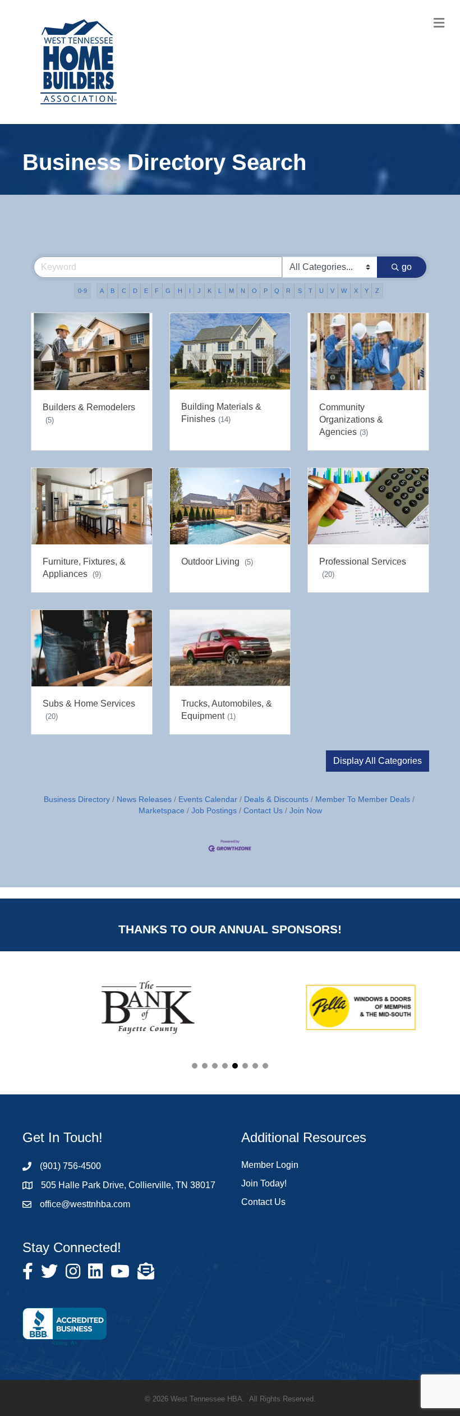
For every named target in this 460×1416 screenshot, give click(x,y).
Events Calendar (207, 799)
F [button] (157, 290)
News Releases (144, 799)
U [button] (321, 290)
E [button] (146, 290)
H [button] (180, 290)
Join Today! (264, 1183)
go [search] (407, 267)
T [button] (310, 290)
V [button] (332, 290)
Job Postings (214, 810)
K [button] (209, 290)
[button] (377, 761)
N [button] (243, 290)
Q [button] (276, 290)
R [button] (288, 290)
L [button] (220, 290)
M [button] (231, 290)
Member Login (269, 1165)
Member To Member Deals (362, 799)
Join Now (305, 810)
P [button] (266, 290)
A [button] (102, 290)
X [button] (356, 290)
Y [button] (367, 290)
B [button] (112, 290)
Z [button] (377, 290)
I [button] (190, 290)
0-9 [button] (82, 290)
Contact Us (263, 810)
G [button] (168, 290)
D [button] (135, 290)
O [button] (254, 290)
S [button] (300, 290)
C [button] (124, 290)
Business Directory (77, 799)
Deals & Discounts (276, 799)
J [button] (199, 290)
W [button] (344, 290)
